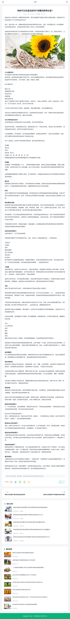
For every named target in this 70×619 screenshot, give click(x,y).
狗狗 (39, 14)
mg (25, 14)
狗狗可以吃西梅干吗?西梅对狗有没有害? (54, 493)
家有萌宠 (19, 476)
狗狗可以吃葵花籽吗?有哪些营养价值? (33, 476)
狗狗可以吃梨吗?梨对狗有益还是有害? (15, 493)
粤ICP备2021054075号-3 (40, 616)
